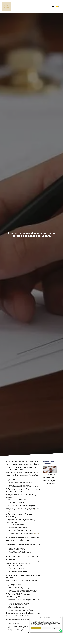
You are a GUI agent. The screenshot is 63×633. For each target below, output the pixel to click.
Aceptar (36, 628)
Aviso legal (54, 630)
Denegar (46, 628)
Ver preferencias (56, 628)
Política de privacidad (47, 630)
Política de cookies (40, 630)
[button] (60, 617)
